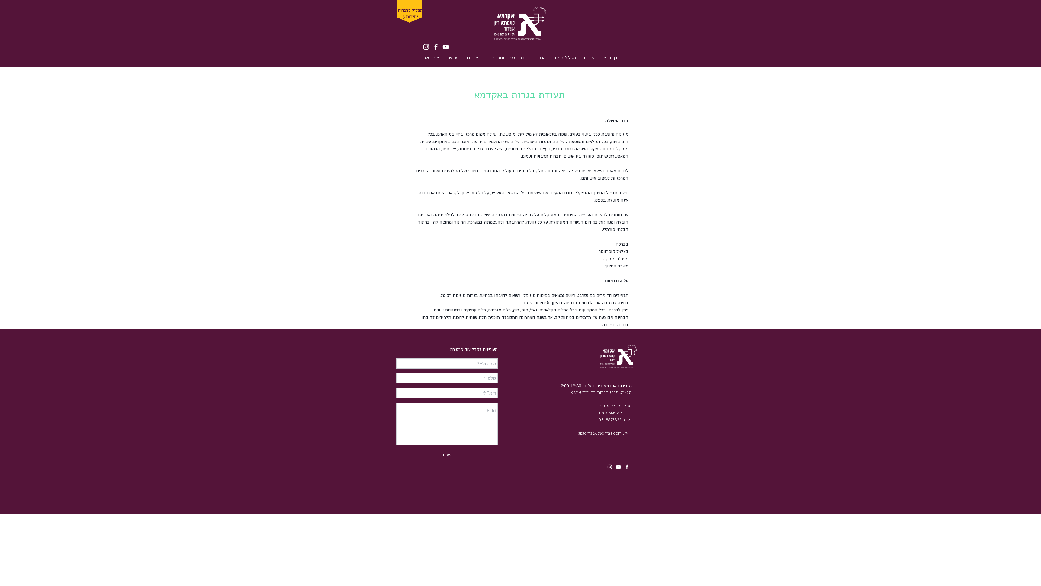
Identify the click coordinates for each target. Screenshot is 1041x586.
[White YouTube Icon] (445, 47)
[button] (408, 15)
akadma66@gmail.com (600, 433)
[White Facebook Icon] (436, 47)
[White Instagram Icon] (426, 47)
